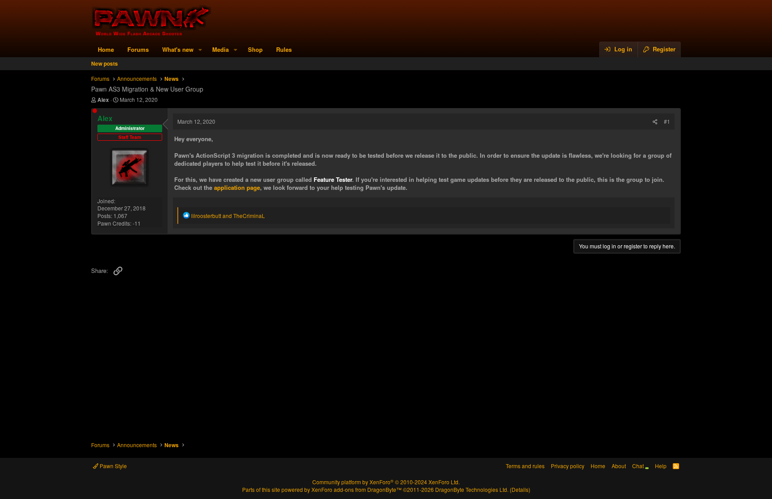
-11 (137, 223)
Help (661, 466)
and (228, 215)
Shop (255, 49)
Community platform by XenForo (386, 482)
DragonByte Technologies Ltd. (471, 489)
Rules (284, 49)
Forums (138, 49)
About (619, 466)
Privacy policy (567, 466)
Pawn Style (112, 466)
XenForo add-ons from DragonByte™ (356, 489)
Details (520, 489)
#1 (667, 121)
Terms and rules (525, 466)
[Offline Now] (94, 111)
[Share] (655, 122)
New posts (104, 63)
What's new (177, 49)
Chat (638, 466)
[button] (200, 49)
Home (106, 49)
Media (220, 49)
